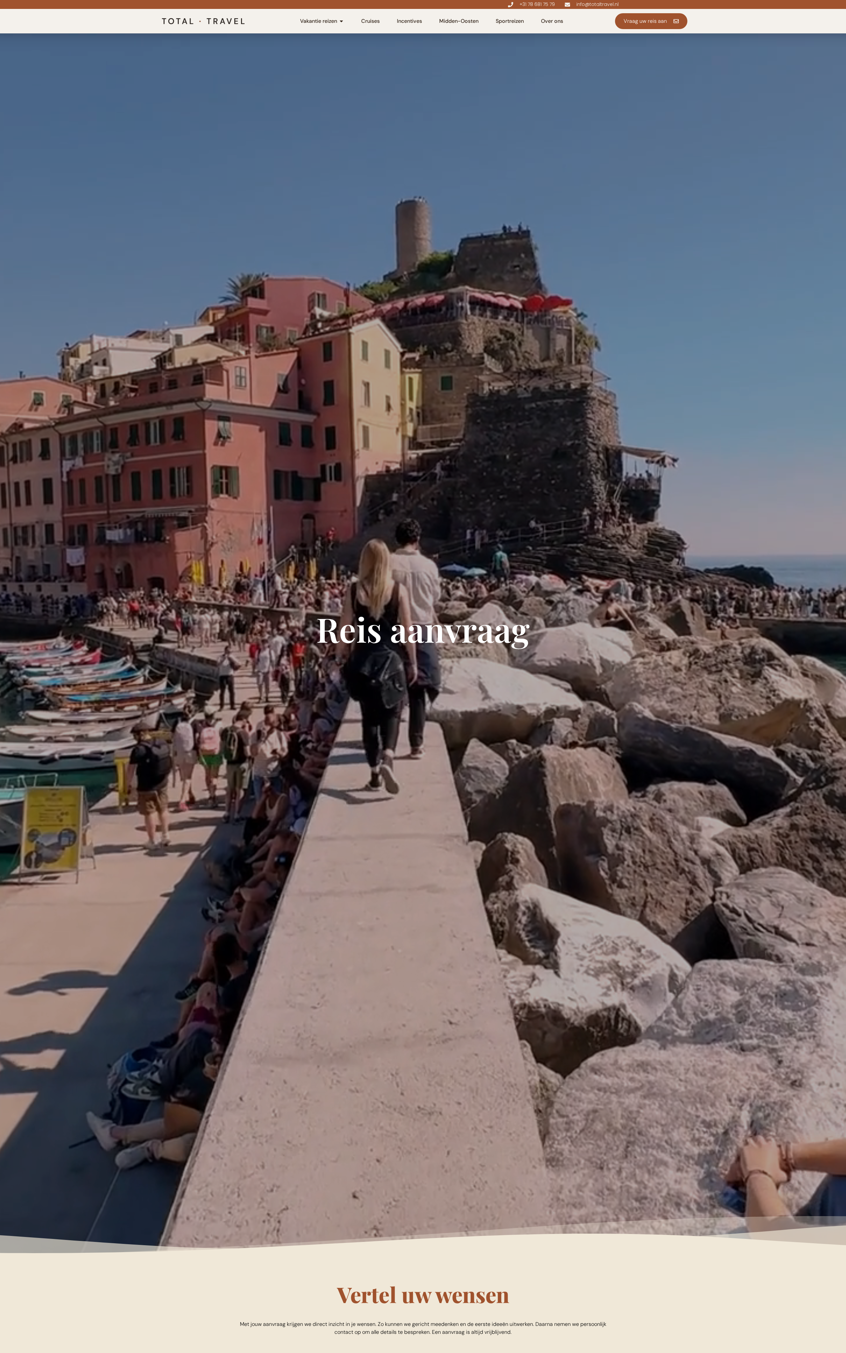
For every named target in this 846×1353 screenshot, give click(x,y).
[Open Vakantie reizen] (341, 21)
